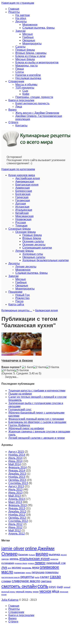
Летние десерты (25, 266)
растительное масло (10, 577)
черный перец (24, 591)
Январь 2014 (16, 470)
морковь (26, 567)
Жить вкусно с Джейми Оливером (37, 112)
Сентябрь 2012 (18, 521)
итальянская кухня (34, 559)
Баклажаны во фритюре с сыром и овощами (37, 422)
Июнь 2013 (15, 492)
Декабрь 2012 (17, 511)
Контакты (21, 125)
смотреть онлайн (19, 586)
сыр (60, 587)
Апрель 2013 (16, 498)
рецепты (27, 577)
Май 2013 (14, 495)
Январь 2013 (16, 508)
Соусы (19, 71)
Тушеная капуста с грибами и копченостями (36, 390)
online (31, 548)
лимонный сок (56, 563)
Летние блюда (24, 250)
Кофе (25, 93)
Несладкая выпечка (28, 78)
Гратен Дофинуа (19, 425)
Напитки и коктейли (28, 75)
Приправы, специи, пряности (34, 97)
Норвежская (23, 219)
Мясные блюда (25, 59)
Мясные (27, 34)
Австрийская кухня (27, 178)
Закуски (20, 30)
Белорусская (23, 190)
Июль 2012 (15, 524)
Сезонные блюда (19, 228)
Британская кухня (26, 184)
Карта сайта (16, 304)
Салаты (20, 46)
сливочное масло (26, 581)
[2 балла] (39, 367)
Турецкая (21, 225)
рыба (37, 577)
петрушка (38, 572)
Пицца (19, 68)
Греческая (21, 197)
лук (4, 567)
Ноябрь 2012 (16, 514)
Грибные (28, 37)
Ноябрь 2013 (16, 476)
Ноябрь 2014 (16, 454)
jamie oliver (12, 548)
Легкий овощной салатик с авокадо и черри (36, 437)
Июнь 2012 (15, 527)
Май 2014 (14, 464)
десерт (64, 555)
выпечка (54, 554)
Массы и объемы (26, 84)
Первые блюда (25, 49)
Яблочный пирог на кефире (26, 428)
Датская (20, 203)
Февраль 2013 (17, 505)
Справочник (16, 81)
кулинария (7, 563)
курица (31, 563)
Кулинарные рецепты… (16, 310)
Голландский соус (19, 409)
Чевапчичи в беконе (17, 360)
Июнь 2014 (15, 461)
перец (28, 573)
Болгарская (22, 194)
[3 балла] (52, 367)
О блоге (13, 122)
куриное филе (21, 563)
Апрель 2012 (16, 533)
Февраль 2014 (17, 467)
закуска (5, 559)
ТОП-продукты (24, 87)
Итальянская (23, 209)
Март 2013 (15, 502)
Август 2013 (16, 486)
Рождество (22, 298)
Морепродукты (32, 43)
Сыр (25, 90)
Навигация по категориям (18, 169)
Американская (24, 181)
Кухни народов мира (21, 175)
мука (35, 567)
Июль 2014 (15, 457)
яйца (55, 591)
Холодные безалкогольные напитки (45, 260)
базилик (23, 554)
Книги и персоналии (21, 100)
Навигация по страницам (17, 2)
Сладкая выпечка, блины (38, 27)
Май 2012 (14, 530)
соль (42, 586)
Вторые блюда (31, 238)
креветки (54, 559)
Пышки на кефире (20, 393)
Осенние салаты (33, 241)
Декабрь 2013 (17, 473)
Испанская (22, 206)
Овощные (28, 40)
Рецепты (14, 12)
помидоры (52, 572)
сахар (55, 576)
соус (52, 587)
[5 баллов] (21, 370)
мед (9, 568)
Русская (20, 222)
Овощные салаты (33, 257)
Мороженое (30, 24)
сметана (46, 581)
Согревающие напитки (37, 247)
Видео (12, 109)
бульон (32, 555)
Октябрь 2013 (17, 480)
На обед (20, 18)
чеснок (45, 591)
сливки (6, 581)
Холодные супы (32, 254)
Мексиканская (24, 216)
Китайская (22, 213)
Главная (13, 8)
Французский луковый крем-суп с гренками (36, 418)
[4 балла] (7, 370)
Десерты (21, 21)
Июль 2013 (15, 489)
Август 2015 (16, 451)
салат (44, 577)
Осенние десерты (33, 244)
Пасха (19, 301)
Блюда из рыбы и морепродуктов (37, 62)
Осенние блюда (25, 231)
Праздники (15, 291)
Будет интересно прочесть (32, 103)
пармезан (19, 572)
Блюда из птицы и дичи (30, 56)
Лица (18, 106)
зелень (14, 559)
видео (42, 553)
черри (36, 591)
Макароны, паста (26, 65)
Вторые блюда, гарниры (30, 52)
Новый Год (22, 294)
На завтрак (22, 15)
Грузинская (22, 200)
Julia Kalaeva (9, 599)
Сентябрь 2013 (18, 483)
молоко (16, 567)
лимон (40, 563)
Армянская (22, 187)
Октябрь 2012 (17, 517)
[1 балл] (27, 367)
